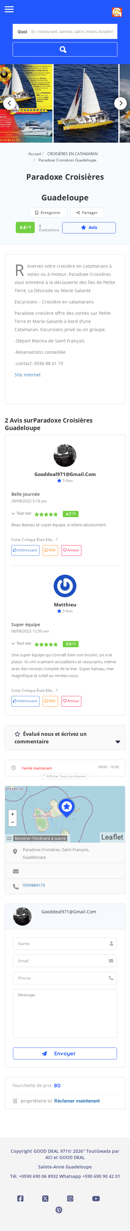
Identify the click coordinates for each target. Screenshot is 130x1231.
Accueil (34, 153)
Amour (73, 550)
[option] (86, 103)
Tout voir (23, 513)
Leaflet (112, 837)
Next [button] (120, 103)
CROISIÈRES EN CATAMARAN (72, 153)
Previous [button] (9, 103)
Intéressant (27, 550)
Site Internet (28, 375)
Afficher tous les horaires (66, 776)
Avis (92, 227)
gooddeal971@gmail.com (65, 474)
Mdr (52, 550)
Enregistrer (50, 212)
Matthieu (65, 604)
